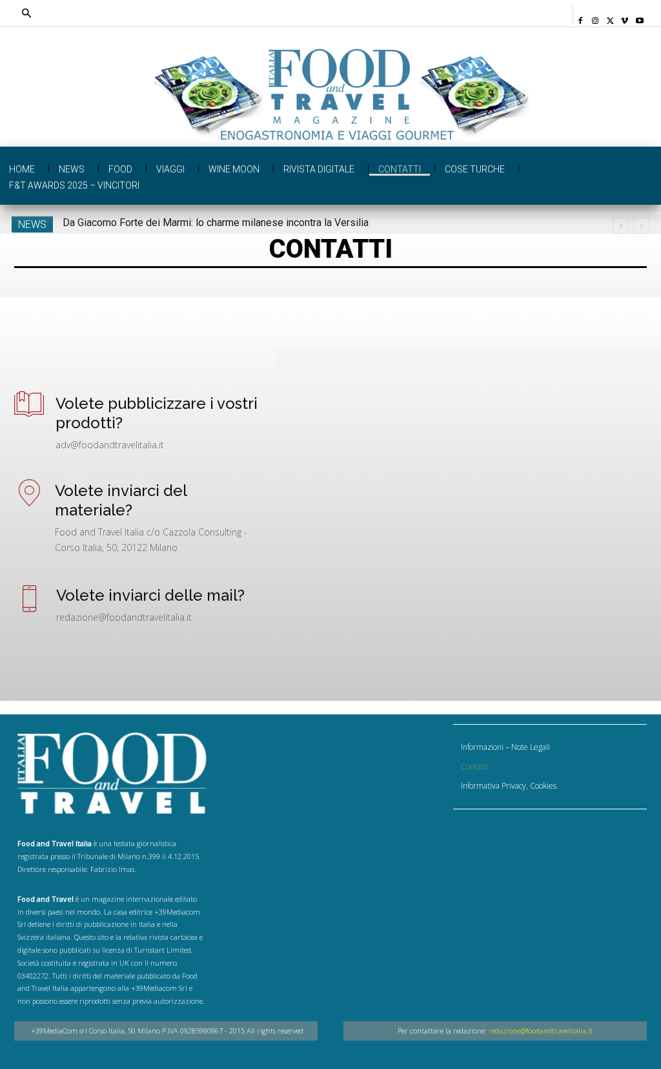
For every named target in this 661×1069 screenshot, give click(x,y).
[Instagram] (595, 16)
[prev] (621, 226)
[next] (641, 226)
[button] (267, 13)
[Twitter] (610, 16)
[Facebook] (580, 16)
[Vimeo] (624, 16)
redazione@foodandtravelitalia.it (541, 1030)
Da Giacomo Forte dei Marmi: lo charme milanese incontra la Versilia (216, 222)
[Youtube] (639, 16)
